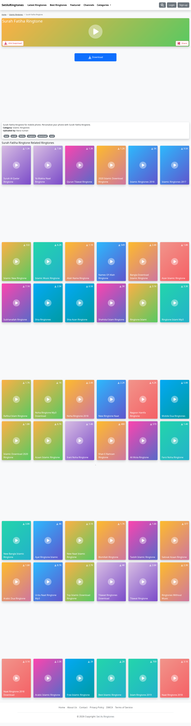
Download (97, 57)
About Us (72, 707)
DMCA (109, 707)
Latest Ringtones (37, 5)
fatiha (22, 136)
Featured (75, 5)
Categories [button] (103, 5)
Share (184, 43)
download (42, 136)
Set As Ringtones (105, 716)
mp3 (52, 136)
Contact (83, 707)
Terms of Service (124, 707)
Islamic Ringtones (16, 14)
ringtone (31, 136)
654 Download (15, 43)
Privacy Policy (97, 707)
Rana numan (22, 130)
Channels (89, 5)
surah (13, 136)
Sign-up (183, 5)
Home (4, 14)
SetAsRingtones (13, 5)
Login (172, 5)
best (6, 136)
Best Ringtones (58, 5)
